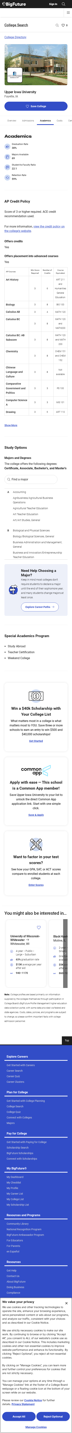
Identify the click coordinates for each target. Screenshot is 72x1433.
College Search (16, 25)
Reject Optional (53, 1416)
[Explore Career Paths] (36, 590)
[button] (6, 953)
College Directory (15, 37)
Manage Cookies (36, 1427)
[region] (36, 523)
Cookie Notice (33, 1400)
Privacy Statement (23, 1404)
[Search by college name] (57, 25)
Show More (10, 425)
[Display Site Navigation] (68, 12)
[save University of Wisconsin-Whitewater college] (39, 927)
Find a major (20, 479)
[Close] (66, 1303)
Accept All (19, 1416)
